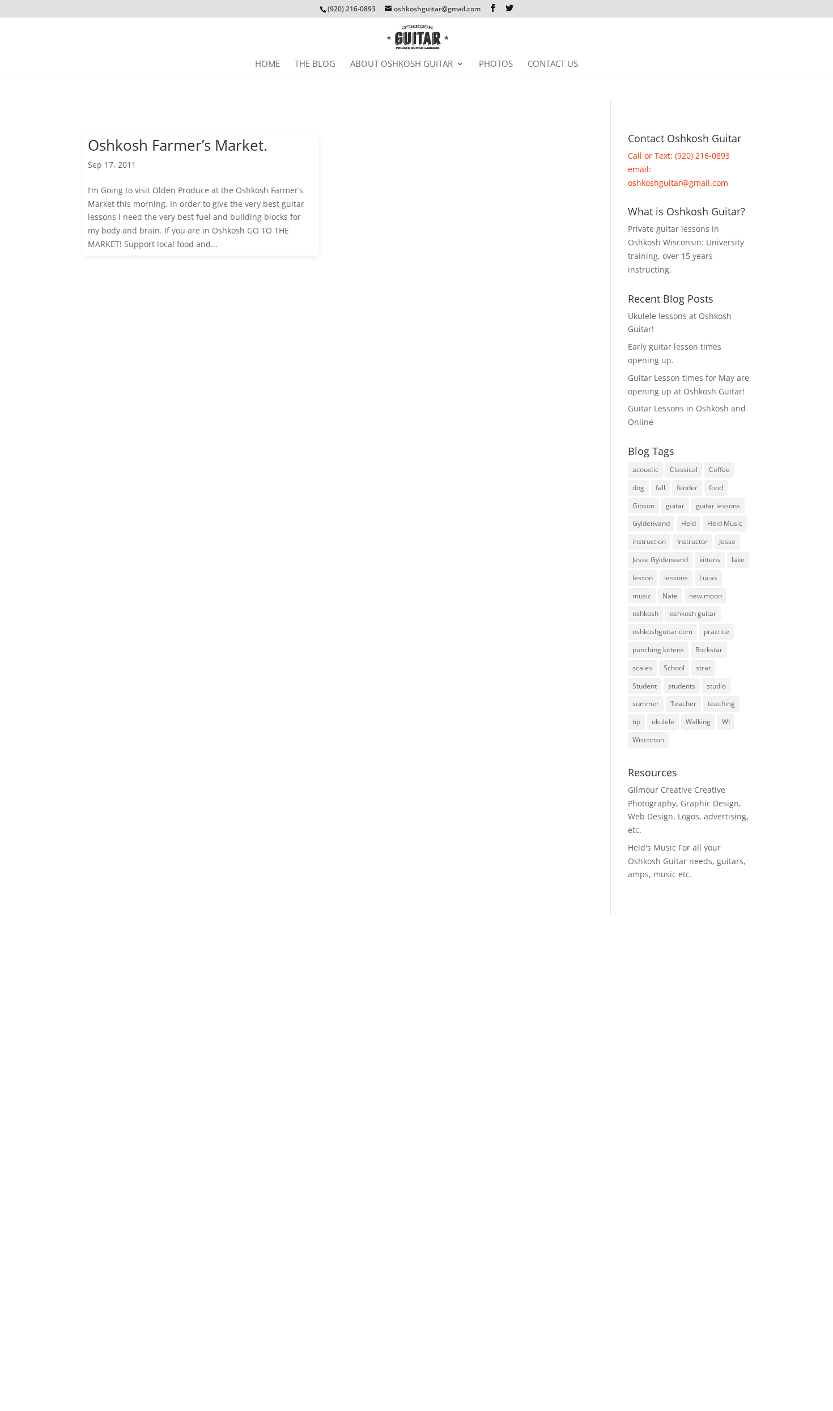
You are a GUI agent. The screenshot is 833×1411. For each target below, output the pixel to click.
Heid (688, 523)
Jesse (727, 541)
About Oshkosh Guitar (401, 64)
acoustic (645, 469)
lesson (642, 578)
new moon (705, 596)
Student (644, 686)
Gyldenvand (651, 523)
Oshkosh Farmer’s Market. (177, 145)
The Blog (315, 64)
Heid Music (724, 523)
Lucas (708, 578)
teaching (721, 703)
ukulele (663, 721)
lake (738, 559)
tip (636, 721)
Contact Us (553, 64)
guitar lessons (718, 506)
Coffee (719, 469)
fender (687, 487)
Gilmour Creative (660, 789)
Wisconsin (648, 740)
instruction (649, 541)
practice (716, 631)
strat (703, 668)
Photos (496, 64)
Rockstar (708, 649)
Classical (684, 469)
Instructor (692, 541)
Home (267, 64)
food (716, 487)
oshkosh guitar (693, 613)
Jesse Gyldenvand (660, 559)
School (674, 668)
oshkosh (645, 613)
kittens (709, 559)
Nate (670, 596)
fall (660, 487)
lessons (676, 578)
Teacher (683, 703)
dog (638, 487)
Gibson (643, 506)
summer (645, 703)
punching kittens (658, 649)
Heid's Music (652, 847)
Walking (698, 721)
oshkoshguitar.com (662, 631)
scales (642, 668)
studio (716, 686)
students (681, 686)
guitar (675, 506)
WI (726, 721)
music (641, 596)
